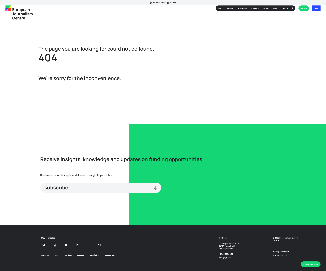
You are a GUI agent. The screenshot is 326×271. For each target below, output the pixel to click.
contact (68, 255)
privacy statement (281, 251)
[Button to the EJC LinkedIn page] (77, 245)
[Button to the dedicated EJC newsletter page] (99, 245)
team (57, 255)
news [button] (220, 8)
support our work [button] (271, 8)
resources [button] (242, 8)
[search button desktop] (292, 8)
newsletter (94, 255)
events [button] (256, 8)
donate (304, 8)
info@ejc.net (224, 258)
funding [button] (230, 8)
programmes (111, 255)
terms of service (280, 255)
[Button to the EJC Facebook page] (88, 245)
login (316, 8)
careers (80, 255)
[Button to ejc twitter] (44, 245)
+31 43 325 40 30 (226, 254)
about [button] (285, 8)
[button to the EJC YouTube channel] (66, 245)
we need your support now (164, 2)
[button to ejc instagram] (55, 245)
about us (45, 255)
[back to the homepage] (8, 8)
